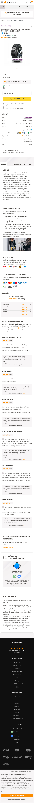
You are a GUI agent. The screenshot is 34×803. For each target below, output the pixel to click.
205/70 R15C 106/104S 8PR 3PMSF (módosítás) (18, 13)
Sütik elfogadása (17, 795)
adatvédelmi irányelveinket (11, 618)
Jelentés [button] (5, 363)
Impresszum (17, 675)
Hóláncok (28, 7)
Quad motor (20, 7)
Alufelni (17, 703)
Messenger (17, 736)
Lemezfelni (17, 700)
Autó (2, 7)
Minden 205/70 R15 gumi (10, 150)
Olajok (17, 712)
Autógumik (17, 697)
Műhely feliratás (17, 672)
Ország (17, 681)
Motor (13, 7)
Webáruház (17, 709)
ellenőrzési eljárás (15, 328)
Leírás (3, 164)
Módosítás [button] (30, 123)
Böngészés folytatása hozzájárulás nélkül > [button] (21, 771)
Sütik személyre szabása (17, 800)
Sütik (17, 687)
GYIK (9, 164)
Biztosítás (17, 662)
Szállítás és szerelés (17, 718)
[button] (17, 82)
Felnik (7, 7)
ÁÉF (17, 678)
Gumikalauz (17, 665)
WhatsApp (17, 732)
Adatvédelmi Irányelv (17, 684)
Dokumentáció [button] (8, 548)
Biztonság (27, 164)
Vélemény (17, 164)
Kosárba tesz (18, 99)
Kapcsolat (17, 739)
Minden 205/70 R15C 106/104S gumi (13, 152)
